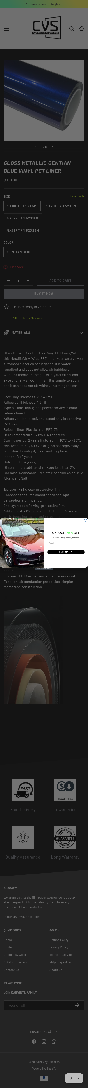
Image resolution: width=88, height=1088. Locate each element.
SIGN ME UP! (66, 552)
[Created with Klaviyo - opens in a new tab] (44, 569)
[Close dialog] (85, 520)
